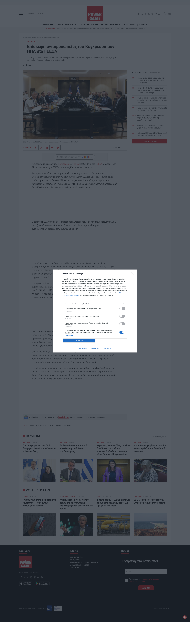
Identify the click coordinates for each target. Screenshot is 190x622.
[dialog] (95, 311)
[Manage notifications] (185, 617)
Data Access (95, 348)
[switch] (122, 308)
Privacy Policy (107, 348)
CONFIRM (79, 340)
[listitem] (95, 304)
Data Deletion (82, 348)
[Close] (133, 274)
